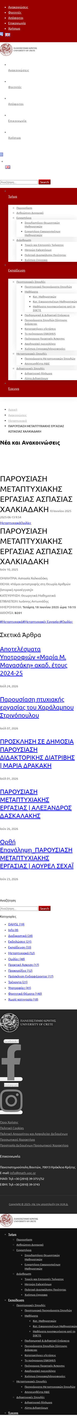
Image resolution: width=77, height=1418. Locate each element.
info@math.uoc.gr (23, 1173)
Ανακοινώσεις (17, 415)
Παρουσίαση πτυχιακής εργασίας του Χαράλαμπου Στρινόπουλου (37, 707)
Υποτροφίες (19, 988)
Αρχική (12, 409)
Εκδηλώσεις (19, 941)
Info (13, 930)
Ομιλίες (16, 959)
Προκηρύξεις (20, 970)
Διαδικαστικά (20, 936)
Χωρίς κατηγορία (23, 999)
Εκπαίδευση (19, 947)
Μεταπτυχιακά (17, 420)
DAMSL (16, 924)
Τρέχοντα (18, 982)
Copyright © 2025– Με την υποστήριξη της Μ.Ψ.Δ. (38, 1204)
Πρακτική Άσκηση (23, 965)
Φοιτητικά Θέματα (25, 993)
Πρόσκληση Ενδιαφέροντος (30, 976)
